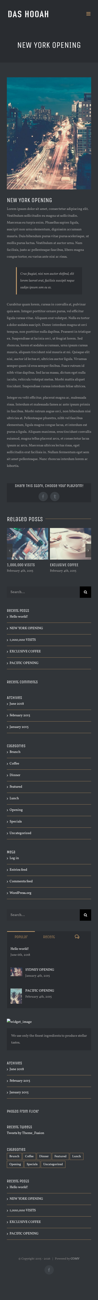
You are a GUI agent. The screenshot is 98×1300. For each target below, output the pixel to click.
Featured (16, 787)
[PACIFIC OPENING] (16, 991)
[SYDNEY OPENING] (16, 970)
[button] (10, 550)
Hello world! (19, 616)
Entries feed (18, 870)
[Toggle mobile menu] (88, 13)
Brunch (15, 752)
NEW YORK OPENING (26, 628)
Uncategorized (20, 833)
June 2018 (17, 704)
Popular (21, 936)
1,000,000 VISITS (21, 564)
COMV (75, 1259)
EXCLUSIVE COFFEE (64, 564)
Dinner (15, 775)
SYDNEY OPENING (39, 970)
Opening (16, 810)
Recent (49, 936)
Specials (16, 821)
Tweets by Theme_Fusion (25, 1133)
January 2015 (19, 727)
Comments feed (21, 881)
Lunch (14, 798)
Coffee (14, 763)
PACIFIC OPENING (24, 663)
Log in (14, 858)
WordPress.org (20, 893)
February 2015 (20, 715)
